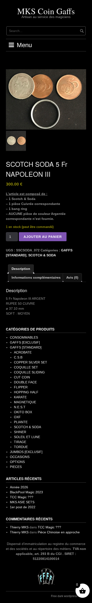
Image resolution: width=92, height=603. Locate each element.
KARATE (20, 397)
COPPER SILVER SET (30, 362)
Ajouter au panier (43, 237)
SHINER (20, 432)
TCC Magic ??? (21, 497)
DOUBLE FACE (25, 382)
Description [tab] (21, 269)
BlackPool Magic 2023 (26, 492)
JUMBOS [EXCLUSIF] (26, 452)
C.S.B (18, 357)
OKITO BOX (23, 412)
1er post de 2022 (22, 507)
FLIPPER (21, 387)
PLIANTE (21, 422)
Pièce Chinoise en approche (59, 532)
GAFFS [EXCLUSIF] (25, 342)
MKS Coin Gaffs (46, 11)
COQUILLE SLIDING (29, 372)
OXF (17, 417)
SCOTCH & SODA (42, 255)
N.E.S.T (19, 407)
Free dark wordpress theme (68, 596)
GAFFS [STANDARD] (26, 347)
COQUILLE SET (26, 367)
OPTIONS (17, 462)
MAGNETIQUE (25, 402)
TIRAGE (20, 442)
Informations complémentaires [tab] (36, 277)
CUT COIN (22, 377)
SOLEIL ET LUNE (27, 437)
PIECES (16, 467)
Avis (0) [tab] (72, 277)
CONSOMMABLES (24, 337)
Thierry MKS (19, 527)
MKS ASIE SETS (22, 502)
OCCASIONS (19, 457)
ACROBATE (23, 352)
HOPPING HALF (26, 392)
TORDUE (21, 447)
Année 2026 (19, 487)
